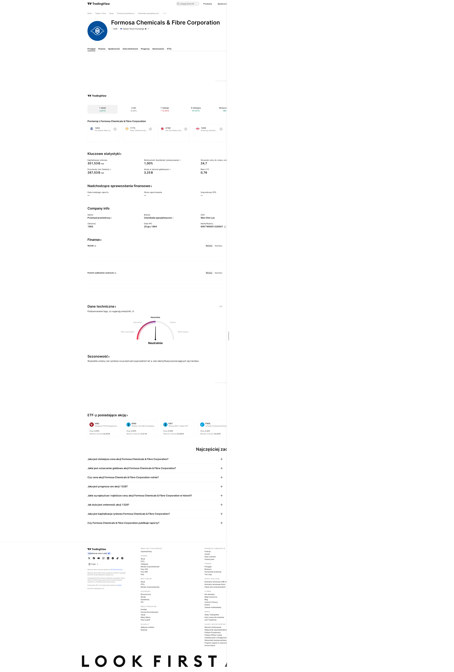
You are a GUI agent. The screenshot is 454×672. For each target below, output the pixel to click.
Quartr (119, 585)
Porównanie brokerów (213, 572)
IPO (142, 602)
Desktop (144, 630)
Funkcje (208, 551)
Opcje (143, 615)
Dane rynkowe (210, 557)
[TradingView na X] (89, 558)
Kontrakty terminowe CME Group (217, 582)
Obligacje (144, 564)
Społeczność (224, 4)
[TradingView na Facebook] (94, 558)
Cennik (207, 554)
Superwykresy (146, 551)
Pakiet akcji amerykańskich (215, 587)
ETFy (143, 561)
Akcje (143, 559)
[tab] (209, 245)
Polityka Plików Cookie (213, 635)
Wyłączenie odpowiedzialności (216, 630)
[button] (214, 3)
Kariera (207, 605)
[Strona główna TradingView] (98, 3)
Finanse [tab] (101, 49)
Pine (142, 574)
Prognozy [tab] (145, 49)
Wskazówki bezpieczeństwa (216, 640)
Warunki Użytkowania (213, 627)
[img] (146, 29)
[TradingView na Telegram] (112, 558)
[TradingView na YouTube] (98, 558)
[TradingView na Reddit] (122, 558)
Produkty (207, 4)
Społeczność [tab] (114, 49)
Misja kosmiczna (211, 597)
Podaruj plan (209, 559)
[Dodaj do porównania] (115, 129)
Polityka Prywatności (213, 632)
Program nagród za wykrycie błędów (219, 643)
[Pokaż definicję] (109, 160)
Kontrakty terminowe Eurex (215, 584)
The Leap (208, 574)
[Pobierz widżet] (220, 306)
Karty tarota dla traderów (214, 617)
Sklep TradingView (212, 615)
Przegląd (208, 567)
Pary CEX (144, 569)
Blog (206, 599)
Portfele (144, 609)
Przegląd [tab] (91, 49)
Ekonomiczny (146, 594)
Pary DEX (144, 572)
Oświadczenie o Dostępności (216, 638)
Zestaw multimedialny (213, 607)
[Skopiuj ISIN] (225, 227)
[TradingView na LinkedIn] (108, 558)
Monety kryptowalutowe (150, 567)
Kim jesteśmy (210, 594)
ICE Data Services (116, 569)
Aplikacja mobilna (147, 627)
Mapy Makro (145, 617)
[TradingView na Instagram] (103, 558)
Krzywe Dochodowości (149, 612)
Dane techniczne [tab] (130, 49)
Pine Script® (145, 620)
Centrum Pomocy (211, 602)
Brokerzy (208, 569)
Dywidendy (145, 599)
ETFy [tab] (169, 49)
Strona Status (210, 645)
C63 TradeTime (210, 620)
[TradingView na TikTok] (117, 558)
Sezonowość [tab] (158, 49)
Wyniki (143, 597)
